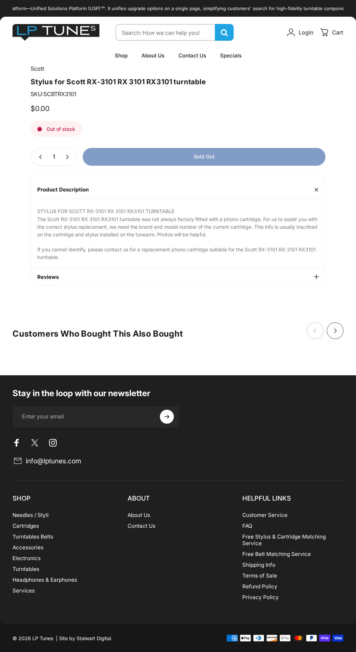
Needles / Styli (31, 515)
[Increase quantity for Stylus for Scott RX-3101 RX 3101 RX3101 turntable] (69, 156)
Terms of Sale (259, 575)
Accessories (28, 547)
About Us (139, 515)
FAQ (247, 526)
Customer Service (265, 515)
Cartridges (26, 526)
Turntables (26, 569)
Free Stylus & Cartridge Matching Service (284, 540)
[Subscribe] (167, 417)
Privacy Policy (260, 597)
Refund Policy (259, 586)
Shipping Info (258, 564)
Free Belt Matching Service (276, 554)
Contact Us (141, 526)
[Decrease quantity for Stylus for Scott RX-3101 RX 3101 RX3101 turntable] (39, 156)
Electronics (27, 558)
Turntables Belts (33, 536)
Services (24, 590)
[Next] (335, 330)
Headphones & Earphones (45, 579)
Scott (37, 68)
